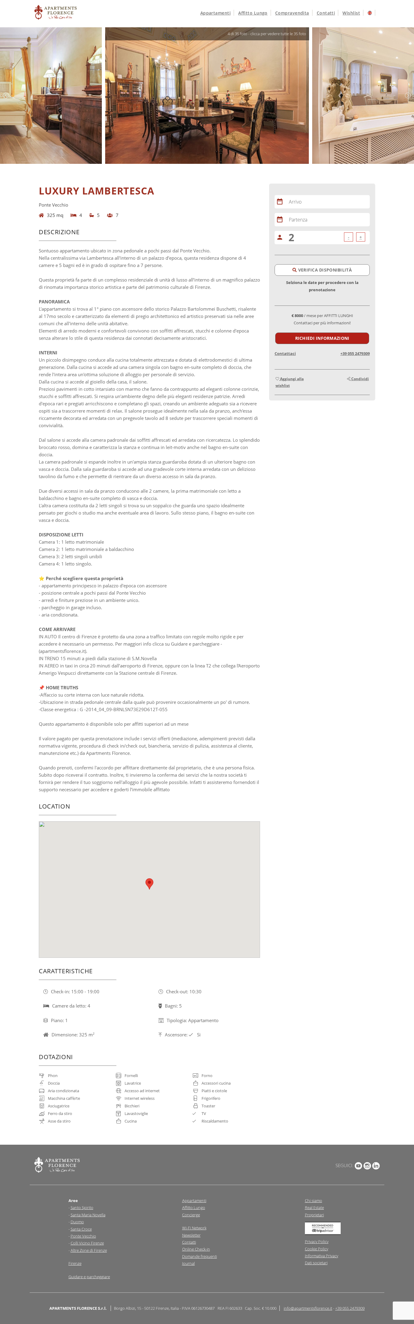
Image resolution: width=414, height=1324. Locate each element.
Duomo (77, 1221)
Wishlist (351, 13)
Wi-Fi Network (194, 1228)
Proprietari (314, 1215)
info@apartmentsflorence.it (308, 1308)
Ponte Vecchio (83, 1236)
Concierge (191, 1215)
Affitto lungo (253, 13)
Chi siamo (313, 1200)
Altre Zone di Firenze (89, 1250)
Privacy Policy (317, 1241)
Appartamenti (215, 13)
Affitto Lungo (193, 1207)
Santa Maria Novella (88, 1215)
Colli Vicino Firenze (87, 1243)
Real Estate (314, 1207)
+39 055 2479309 (355, 353)
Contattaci (285, 353)
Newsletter (191, 1235)
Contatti (326, 13)
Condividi (359, 378)
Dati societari (316, 1262)
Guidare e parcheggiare (89, 1276)
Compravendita (292, 13)
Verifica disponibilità (324, 270)
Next (408, 96)
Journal (188, 1263)
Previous (6, 96)
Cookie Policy (316, 1248)
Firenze (75, 1263)
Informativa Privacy (321, 1255)
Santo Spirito (82, 1207)
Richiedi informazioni (322, 338)
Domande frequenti (199, 1256)
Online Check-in (196, 1249)
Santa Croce (81, 1229)
